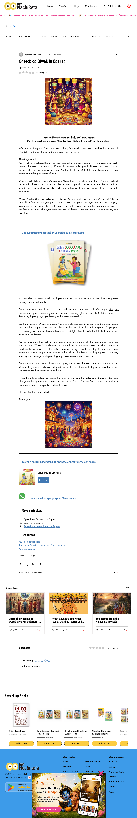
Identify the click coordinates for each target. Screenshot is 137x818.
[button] (101, 773)
